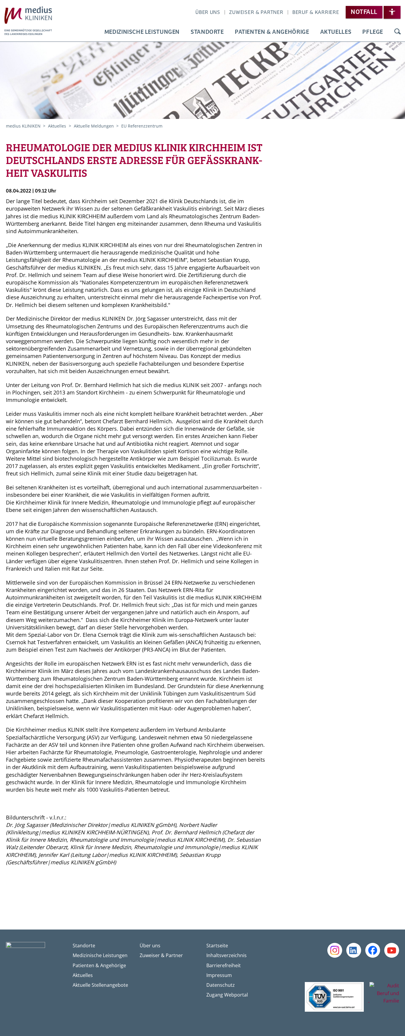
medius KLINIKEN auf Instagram (334, 950)
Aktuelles (336, 32)
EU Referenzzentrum (141, 126)
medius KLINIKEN (24, 126)
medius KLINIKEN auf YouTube (391, 950)
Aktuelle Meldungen (94, 126)
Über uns (207, 12)
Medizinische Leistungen (142, 32)
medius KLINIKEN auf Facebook (372, 950)
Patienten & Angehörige (272, 32)
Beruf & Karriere (315, 12)
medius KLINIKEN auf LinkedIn (353, 950)
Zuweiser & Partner (256, 12)
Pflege (372, 32)
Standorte (207, 32)
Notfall (364, 12)
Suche (397, 32)
